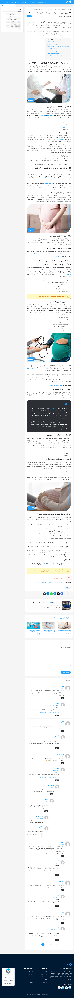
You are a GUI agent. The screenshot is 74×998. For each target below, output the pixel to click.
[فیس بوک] (61, 593)
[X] (58, 593)
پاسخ (62, 698)
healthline (63, 582)
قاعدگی (10, 24)
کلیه (12, 26)
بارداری (59, 9)
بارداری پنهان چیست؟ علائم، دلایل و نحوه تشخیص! (49, 631)
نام (70, 665)
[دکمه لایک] (69, 578)
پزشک (31, 979)
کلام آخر (48, 58)
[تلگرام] (47, 593)
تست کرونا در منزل (29, 971)
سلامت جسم (32, 2)
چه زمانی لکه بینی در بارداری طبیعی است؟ (55, 55)
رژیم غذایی (13, 21)
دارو (11, 19)
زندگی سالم (40, 2)
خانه (69, 9)
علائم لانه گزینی (56, 257)
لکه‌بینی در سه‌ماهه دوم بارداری (53, 51)
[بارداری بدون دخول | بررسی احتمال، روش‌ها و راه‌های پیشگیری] (33, 625)
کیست (19, 29)
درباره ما (6, 2)
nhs (38, 582)
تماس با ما (11, 2)
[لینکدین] (54, 593)
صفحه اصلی (46, 2)
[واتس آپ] (51, 593)
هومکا (46, 971)
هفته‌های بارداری (18, 26)
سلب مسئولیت (30, 985)
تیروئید (11, 16)
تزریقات (31, 982)
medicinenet (44, 582)
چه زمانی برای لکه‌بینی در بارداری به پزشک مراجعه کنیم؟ (58, 41)
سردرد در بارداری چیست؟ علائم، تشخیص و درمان (64, 631)
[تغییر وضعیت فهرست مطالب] (60, 39)
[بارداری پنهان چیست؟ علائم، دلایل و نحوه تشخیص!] (48, 625)
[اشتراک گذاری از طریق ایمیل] (44, 593)
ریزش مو (8, 21)
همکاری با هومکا (44, 974)
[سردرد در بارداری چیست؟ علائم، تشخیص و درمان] (64, 625)
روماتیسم (19, 21)
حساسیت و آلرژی (17, 19)
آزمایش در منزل (30, 974)
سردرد (19, 24)
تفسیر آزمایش (30, 977)
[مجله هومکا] (67, 1)
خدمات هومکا (17, 2)
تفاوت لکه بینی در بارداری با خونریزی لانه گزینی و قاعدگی (58, 46)
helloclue (50, 582)
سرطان (15, 24)
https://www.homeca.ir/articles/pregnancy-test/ (49, 712)
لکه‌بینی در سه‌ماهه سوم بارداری (53, 53)
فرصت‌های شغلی (43, 977)
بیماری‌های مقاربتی (17, 16)
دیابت (8, 19)
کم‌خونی (8, 26)
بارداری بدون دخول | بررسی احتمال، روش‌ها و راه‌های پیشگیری (34, 632)
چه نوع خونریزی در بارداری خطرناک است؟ (55, 48)
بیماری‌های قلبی (8, 14)
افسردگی (19, 14)
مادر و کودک (24, 2)
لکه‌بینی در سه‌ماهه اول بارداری (53, 44)
